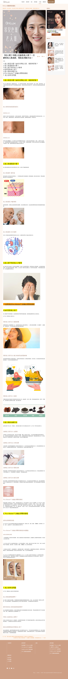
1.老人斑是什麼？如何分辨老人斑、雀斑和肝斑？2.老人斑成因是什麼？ (20, 64)
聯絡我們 (31, 601)
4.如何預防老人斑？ (10, 69)
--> (19, 304)
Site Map (38, 672)
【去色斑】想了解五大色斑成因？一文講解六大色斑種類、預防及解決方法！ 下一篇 (29, 637)
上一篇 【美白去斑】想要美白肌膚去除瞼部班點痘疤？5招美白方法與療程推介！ (18, 636)
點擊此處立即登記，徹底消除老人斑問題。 (11, 556)
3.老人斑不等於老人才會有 (12, 67)
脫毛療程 (27, 649)
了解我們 (22, 1)
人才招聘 (9, 661)
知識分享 (4, 8)
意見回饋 (9, 659)
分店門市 (9, 657)
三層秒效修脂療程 (26, 651)
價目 (31, 1)
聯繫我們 (9, 655)
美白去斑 (9, 8)
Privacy (34, 672)
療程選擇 (23, 642)
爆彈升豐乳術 (54, 647)
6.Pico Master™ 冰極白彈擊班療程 (15, 73)
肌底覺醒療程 (27, 645)
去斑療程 (27, 647)
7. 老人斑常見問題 (10, 75)
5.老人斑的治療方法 (10, 71)
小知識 (40, 1)
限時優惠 (52, 642)
